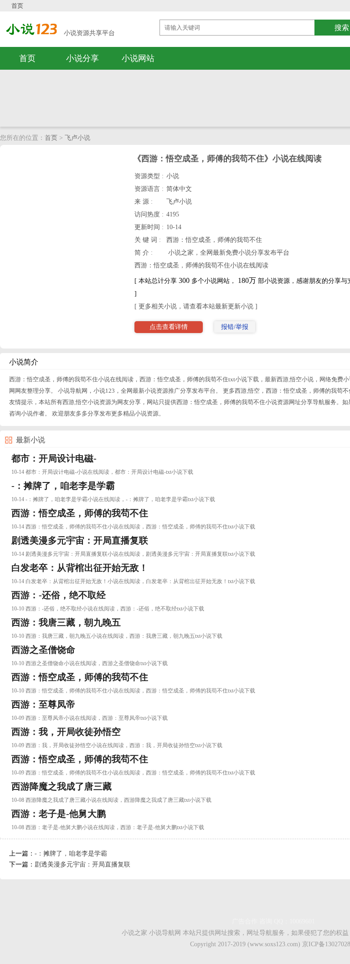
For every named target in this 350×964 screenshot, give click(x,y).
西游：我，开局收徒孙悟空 (66, 732)
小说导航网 (165, 932)
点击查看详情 (168, 326)
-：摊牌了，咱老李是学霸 (63, 486)
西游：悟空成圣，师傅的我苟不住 (79, 513)
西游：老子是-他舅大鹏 (58, 814)
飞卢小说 (77, 137)
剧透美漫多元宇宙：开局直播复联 (79, 540)
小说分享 (82, 58)
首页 (17, 5)
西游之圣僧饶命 (43, 650)
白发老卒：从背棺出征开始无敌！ (79, 568)
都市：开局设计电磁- (54, 458)
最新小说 (30, 440)
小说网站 (138, 58)
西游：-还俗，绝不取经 (58, 595)
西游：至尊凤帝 (43, 704)
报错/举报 (234, 326)
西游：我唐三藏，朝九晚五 (66, 622)
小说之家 (134, 932)
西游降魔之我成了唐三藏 (61, 786)
